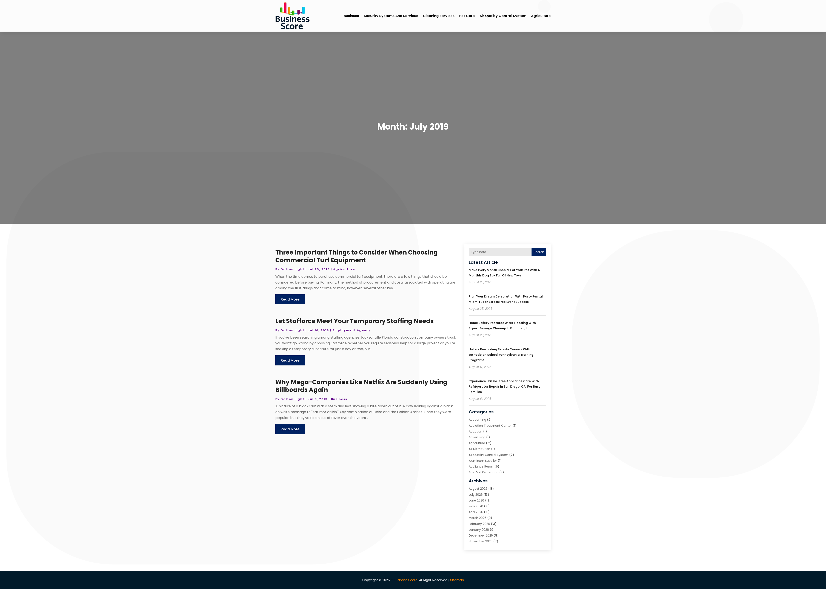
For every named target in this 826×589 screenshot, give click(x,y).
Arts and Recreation (483, 472)
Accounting (477, 419)
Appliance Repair (481, 466)
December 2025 (481, 535)
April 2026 (476, 512)
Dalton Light (292, 269)
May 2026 (476, 506)
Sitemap (457, 580)
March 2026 (477, 518)
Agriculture (541, 15)
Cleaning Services (439, 15)
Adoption (475, 431)
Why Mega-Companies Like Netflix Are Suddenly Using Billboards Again (361, 386)
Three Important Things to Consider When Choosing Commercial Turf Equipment (356, 256)
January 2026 (479, 530)
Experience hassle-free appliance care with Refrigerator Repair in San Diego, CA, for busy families (504, 386)
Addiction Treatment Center (490, 425)
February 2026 (479, 524)
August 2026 (478, 488)
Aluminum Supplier (483, 461)
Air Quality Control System (502, 15)
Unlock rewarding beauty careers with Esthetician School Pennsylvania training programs (501, 354)
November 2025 (480, 541)
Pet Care (467, 15)
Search (539, 252)
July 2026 (476, 494)
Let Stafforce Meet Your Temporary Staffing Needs (354, 321)
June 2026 (476, 500)
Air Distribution (479, 449)
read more (290, 299)
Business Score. (406, 580)
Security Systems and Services (391, 15)
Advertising (477, 437)
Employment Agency (352, 330)
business (351, 15)
